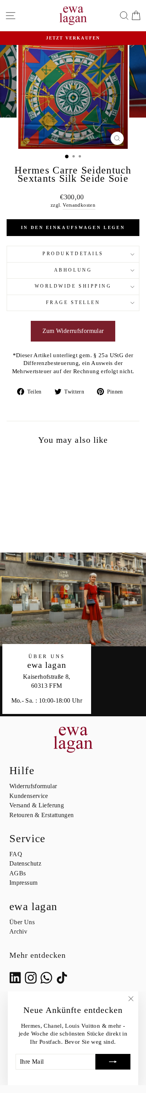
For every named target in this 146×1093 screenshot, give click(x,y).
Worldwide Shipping (73, 286)
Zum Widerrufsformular (73, 330)
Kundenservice (28, 795)
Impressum (23, 882)
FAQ (15, 854)
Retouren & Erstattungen (41, 815)
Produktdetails (72, 253)
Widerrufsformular (33, 786)
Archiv (18, 931)
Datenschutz (25, 863)
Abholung (73, 270)
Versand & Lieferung (36, 805)
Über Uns (22, 922)
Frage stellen (73, 302)
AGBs (17, 873)
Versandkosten (79, 205)
